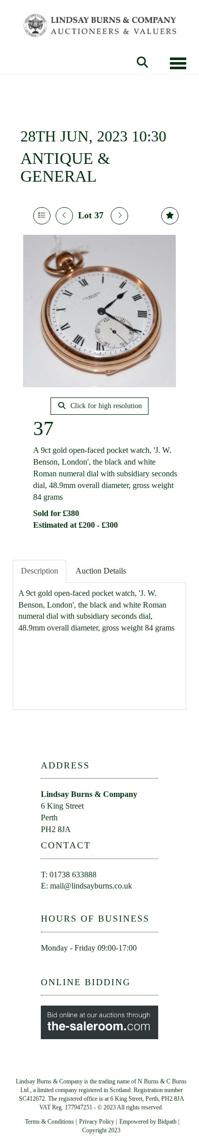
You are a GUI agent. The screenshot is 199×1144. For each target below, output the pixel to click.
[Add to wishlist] (170, 215)
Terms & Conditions (49, 1121)
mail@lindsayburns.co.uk (91, 885)
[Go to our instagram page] (93, 966)
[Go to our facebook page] (50, 966)
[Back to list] (42, 215)
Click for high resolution (105, 406)
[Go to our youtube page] (72, 966)
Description (39, 570)
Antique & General (65, 167)
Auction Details (101, 570)
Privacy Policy (96, 1121)
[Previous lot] (64, 215)
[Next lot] (119, 215)
